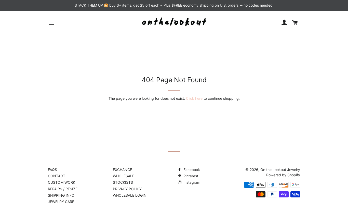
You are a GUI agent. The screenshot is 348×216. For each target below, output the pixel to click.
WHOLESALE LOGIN (129, 195)
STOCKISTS (123, 182)
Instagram (191, 182)
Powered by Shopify (283, 175)
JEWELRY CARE (61, 201)
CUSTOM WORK (61, 182)
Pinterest (190, 176)
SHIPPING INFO (61, 195)
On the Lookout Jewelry (280, 169)
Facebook (191, 169)
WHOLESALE (123, 176)
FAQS (52, 169)
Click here (194, 98)
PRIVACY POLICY (127, 189)
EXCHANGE (122, 169)
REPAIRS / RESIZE (62, 189)
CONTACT (56, 176)
